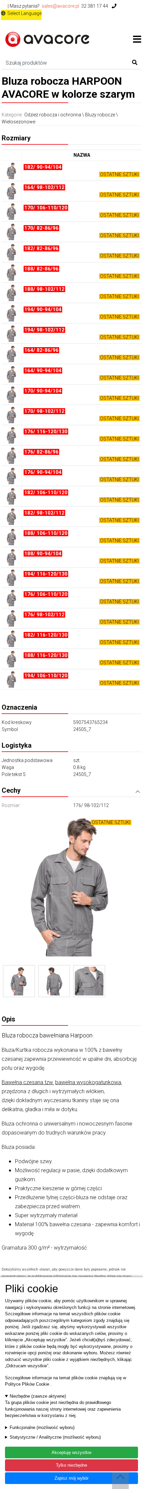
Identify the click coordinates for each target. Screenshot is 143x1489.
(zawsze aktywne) (38, 1396)
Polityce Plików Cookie (28, 1384)
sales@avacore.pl (60, 6)
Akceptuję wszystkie (71, 1452)
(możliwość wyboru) (42, 1427)
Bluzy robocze (100, 114)
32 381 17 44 (95, 6)
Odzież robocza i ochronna (52, 114)
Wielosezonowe (18, 121)
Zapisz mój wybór (71, 1478)
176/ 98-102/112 (91, 805)
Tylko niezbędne (71, 1465)
